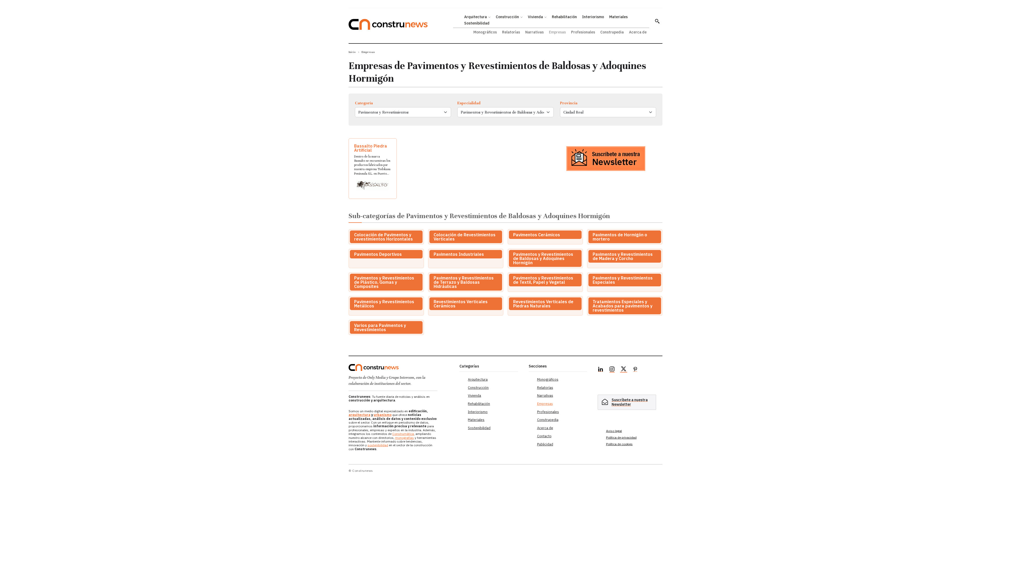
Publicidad (545, 444)
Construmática (403, 434)
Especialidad (468, 103)
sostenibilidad (378, 445)
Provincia (568, 103)
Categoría (364, 103)
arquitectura (359, 415)
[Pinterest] (635, 370)
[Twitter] (624, 370)
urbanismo (382, 415)
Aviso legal (614, 431)
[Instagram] (612, 370)
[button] (657, 21)
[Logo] (401, 367)
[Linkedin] (600, 370)
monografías (404, 438)
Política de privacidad (621, 437)
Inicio (352, 52)
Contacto (544, 436)
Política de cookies (619, 444)
